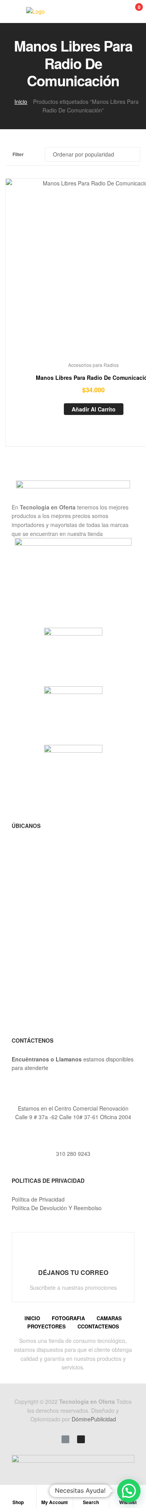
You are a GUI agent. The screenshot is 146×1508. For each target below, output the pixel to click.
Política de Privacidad (38, 1199)
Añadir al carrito (94, 409)
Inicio (20, 101)
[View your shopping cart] (130, 11)
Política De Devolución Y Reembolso (57, 1208)
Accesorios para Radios (93, 364)
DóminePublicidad (94, 1419)
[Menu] (14, 11)
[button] (129, 1491)
